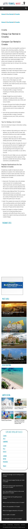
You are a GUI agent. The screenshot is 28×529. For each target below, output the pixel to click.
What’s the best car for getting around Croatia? (12, 497)
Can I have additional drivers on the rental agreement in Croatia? (13, 492)
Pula (4, 449)
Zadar (4, 446)
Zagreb (4, 436)
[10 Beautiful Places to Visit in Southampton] (14, 340)
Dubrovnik (5, 442)
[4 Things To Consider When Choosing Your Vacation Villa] (21, 415)
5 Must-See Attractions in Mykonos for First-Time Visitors (7, 409)
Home (3, 14)
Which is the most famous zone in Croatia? (13, 502)
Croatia (17, 14)
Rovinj (4, 459)
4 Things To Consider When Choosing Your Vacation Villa (20, 422)
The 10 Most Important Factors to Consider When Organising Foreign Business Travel (12, 328)
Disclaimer (23, 524)
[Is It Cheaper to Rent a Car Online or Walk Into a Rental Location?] (21, 402)
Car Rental (10, 14)
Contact (4, 524)
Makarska (5, 462)
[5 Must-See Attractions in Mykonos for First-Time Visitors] (7, 402)
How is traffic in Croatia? (9, 514)
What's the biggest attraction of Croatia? (13, 510)
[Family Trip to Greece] (7, 415)
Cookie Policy (10, 524)
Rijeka (4, 452)
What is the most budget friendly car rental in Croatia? (13, 480)
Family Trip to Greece (6, 420)
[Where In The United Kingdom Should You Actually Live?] (14, 309)
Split (4, 439)
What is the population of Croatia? (11, 506)
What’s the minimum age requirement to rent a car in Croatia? (13, 486)
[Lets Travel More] (14, 3)
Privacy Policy (17, 524)
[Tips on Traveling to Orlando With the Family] (14, 356)
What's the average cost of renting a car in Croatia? (13, 475)
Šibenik (5, 456)
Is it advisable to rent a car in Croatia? (12, 518)
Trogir (4, 466)
